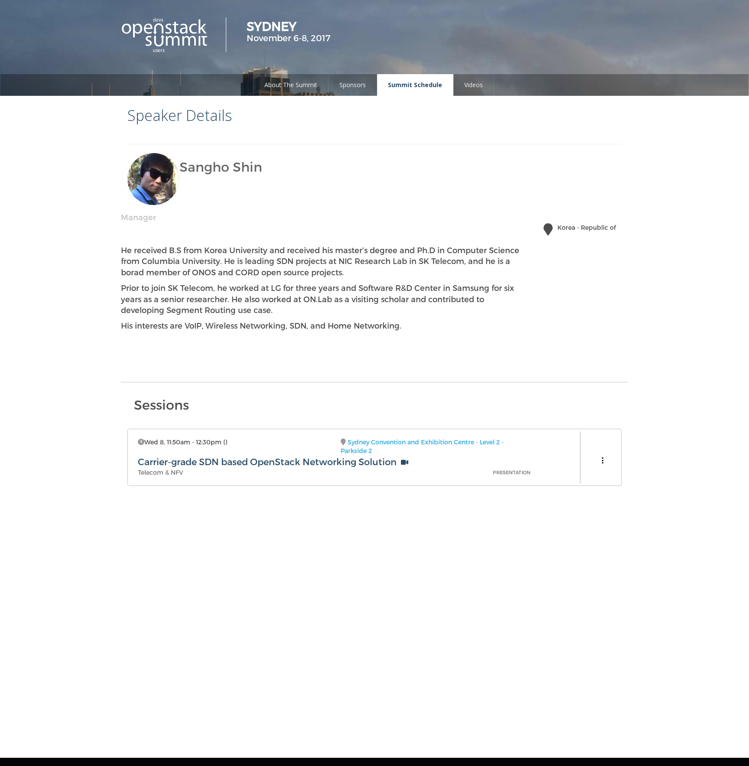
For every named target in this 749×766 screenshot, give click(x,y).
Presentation (512, 472)
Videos (473, 85)
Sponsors (352, 85)
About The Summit (290, 85)
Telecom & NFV (160, 472)
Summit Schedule (415, 85)
